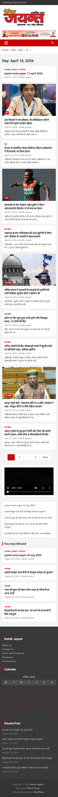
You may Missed (15, 544)
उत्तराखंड (7, 569)
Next (45, 457)
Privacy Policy (9, 661)
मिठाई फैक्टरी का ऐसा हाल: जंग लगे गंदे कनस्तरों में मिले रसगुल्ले (27, 758)
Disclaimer (7, 657)
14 (13, 699)
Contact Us (7, 649)
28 (13, 710)
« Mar (5, 715)
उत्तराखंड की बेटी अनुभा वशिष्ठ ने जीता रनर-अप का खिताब (27, 533)
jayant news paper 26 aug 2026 (19, 505)
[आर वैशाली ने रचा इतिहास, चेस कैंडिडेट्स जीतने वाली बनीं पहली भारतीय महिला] (29, 100)
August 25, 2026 (12, 576)
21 (13, 704)
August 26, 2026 (12, 559)
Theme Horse (33, 788)
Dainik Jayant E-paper (14, 70)
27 (6, 710)
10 (36, 693)
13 (6, 699)
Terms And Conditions (13, 653)
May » (53, 715)
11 (44, 693)
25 (44, 704)
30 (29, 710)
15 (21, 699)
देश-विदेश (7, 229)
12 (52, 693)
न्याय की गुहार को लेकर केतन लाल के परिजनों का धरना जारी (28, 518)
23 (29, 704)
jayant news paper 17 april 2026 (23, 73)
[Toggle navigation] (6, 42)
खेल (6, 113)
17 (36, 699)
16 (29, 699)
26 (52, 704)
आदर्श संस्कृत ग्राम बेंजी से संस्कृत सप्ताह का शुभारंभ (25, 511)
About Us (6, 645)
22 (21, 704)
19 (52, 699)
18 (44, 699)
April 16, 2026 (10, 77)
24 (36, 704)
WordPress (38, 792)
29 (21, 710)
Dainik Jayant (25, 77)
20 (6, 704)
